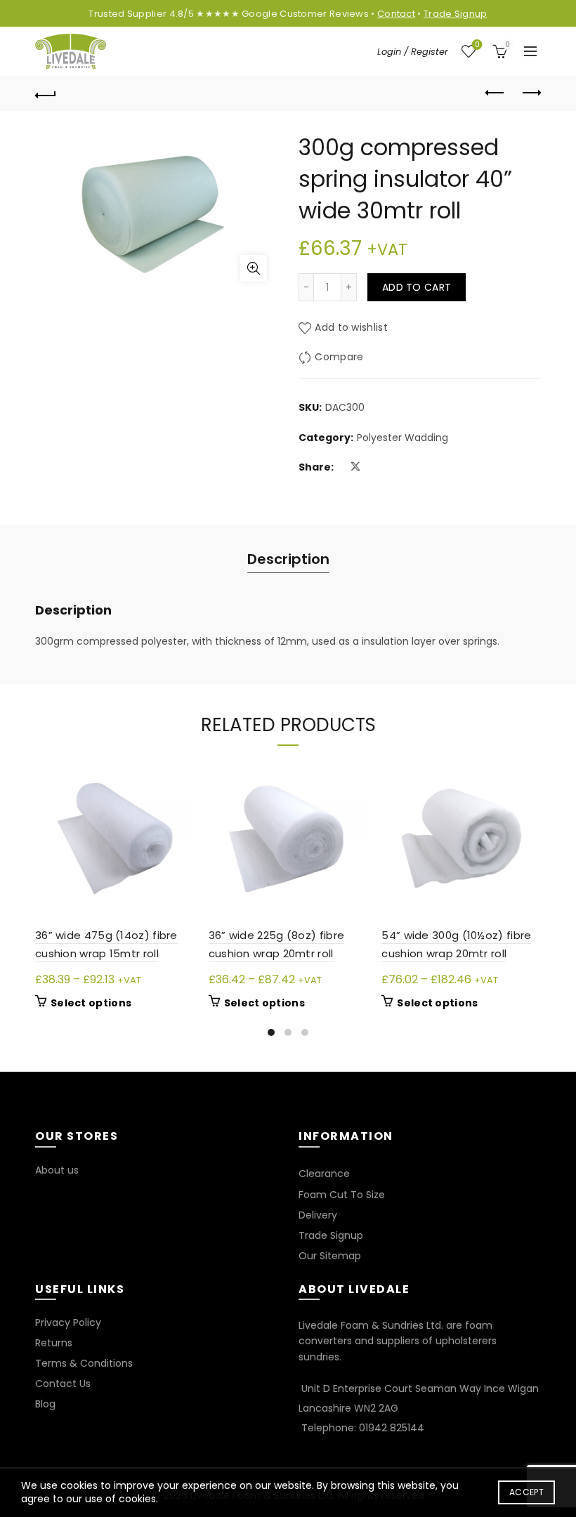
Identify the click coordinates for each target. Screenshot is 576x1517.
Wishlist (477, 45)
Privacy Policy (68, 1322)
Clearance (324, 1174)
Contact (396, 13)
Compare (339, 357)
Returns (53, 1343)
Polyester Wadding (402, 438)
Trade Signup (455, 13)
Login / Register (412, 51)
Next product (530, 93)
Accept (526, 1492)
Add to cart (416, 287)
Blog (45, 1404)
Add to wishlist (351, 328)
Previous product (495, 93)
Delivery (318, 1215)
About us (57, 1170)
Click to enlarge (253, 268)
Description (288, 559)
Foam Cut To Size (342, 1195)
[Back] (45, 93)
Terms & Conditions (84, 1363)
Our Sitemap (330, 1256)
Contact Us (63, 1384)
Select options (91, 1003)
